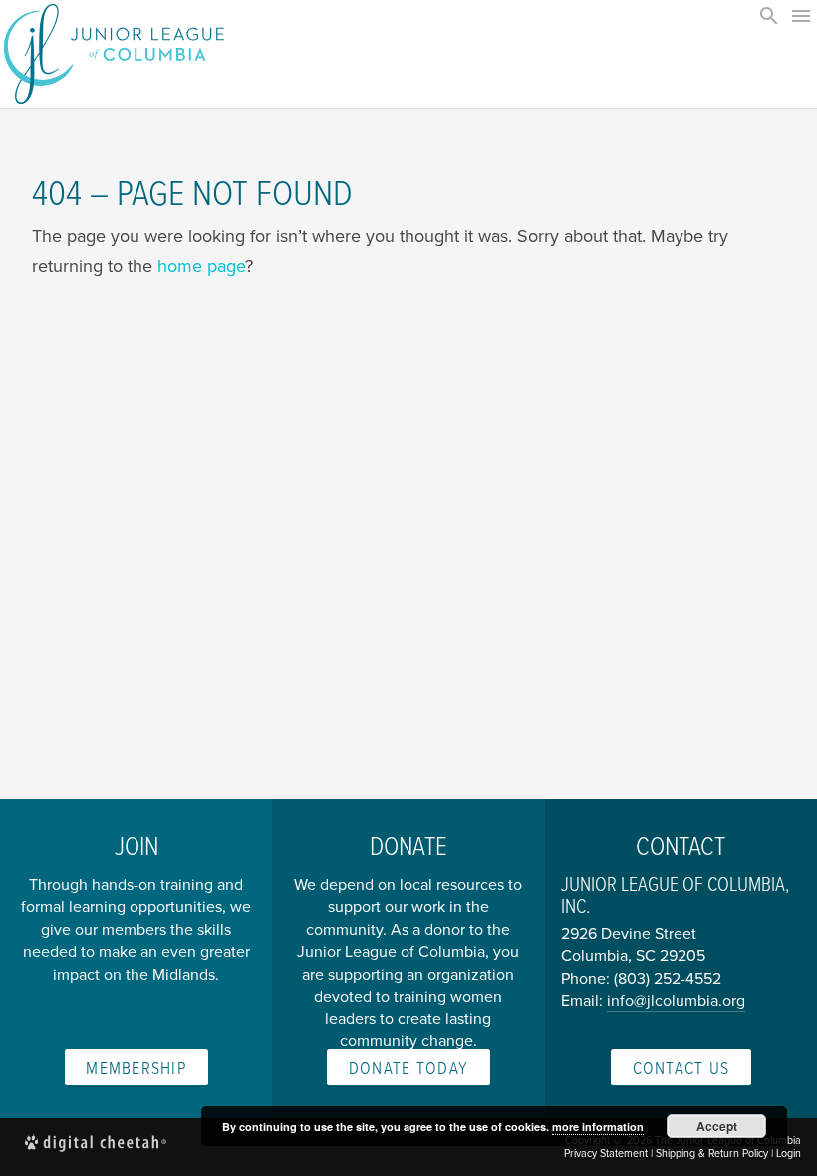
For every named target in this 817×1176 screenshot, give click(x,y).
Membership (136, 1067)
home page (201, 265)
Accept (716, 1126)
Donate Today (408, 1067)
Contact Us (681, 1067)
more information (598, 1126)
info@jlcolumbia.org (676, 1000)
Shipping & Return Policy (712, 1152)
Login (788, 1152)
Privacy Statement (606, 1152)
